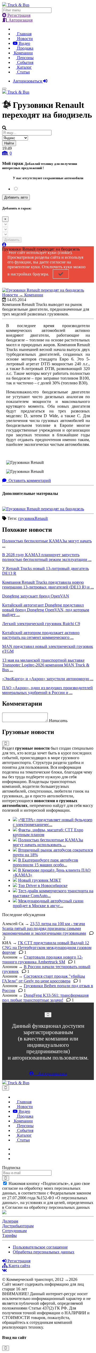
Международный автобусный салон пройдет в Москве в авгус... (48, 903)
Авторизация (20, 20)
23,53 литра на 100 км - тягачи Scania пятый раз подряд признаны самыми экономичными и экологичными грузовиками (44, 928)
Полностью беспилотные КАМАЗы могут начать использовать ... (48, 842)
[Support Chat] (14, 1154)
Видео (24, 43)
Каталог (24, 67)
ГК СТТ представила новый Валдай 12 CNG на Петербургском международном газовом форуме (46, 948)
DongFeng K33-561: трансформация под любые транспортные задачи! (45, 997)
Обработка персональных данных (43, 1252)
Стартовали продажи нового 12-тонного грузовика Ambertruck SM (42, 959)
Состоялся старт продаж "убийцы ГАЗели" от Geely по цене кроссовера (43, 978)
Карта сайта (18, 1265)
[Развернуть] (5, 743)
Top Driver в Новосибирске (42, 885)
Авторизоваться (28, 81)
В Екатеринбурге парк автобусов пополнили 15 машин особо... (45, 862)
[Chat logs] (14, 1149)
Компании (23, 53)
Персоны (25, 57)
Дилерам (10, 1221)
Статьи (23, 72)
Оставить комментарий (29, 480)
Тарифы (9, 1235)
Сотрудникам (14, 1230)
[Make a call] (14, 1158)
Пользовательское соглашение (40, 1247)
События (24, 62)
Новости (24, 38)
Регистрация (18, 15)
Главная (23, 34)
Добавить (11, 240)
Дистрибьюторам (18, 1226)
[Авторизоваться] (4, 245)
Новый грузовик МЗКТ (39, 880)
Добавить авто (16, 197)
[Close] (48, 1014)
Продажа (24, 48)
